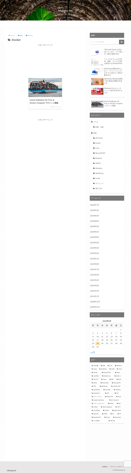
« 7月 (93, 352)
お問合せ (105, 466)
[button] (121, 42)
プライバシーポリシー (117, 466)
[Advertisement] (45, 61)
